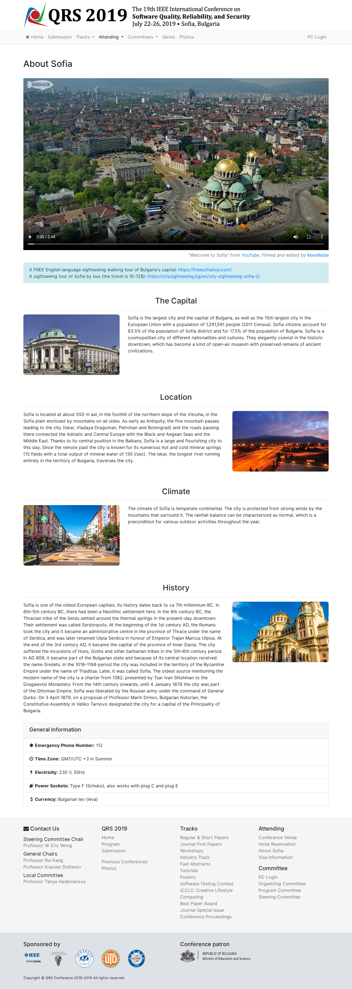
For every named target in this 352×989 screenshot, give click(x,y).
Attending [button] (109, 37)
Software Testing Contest (206, 883)
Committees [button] (141, 37)
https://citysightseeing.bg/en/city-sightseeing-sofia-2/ (203, 276)
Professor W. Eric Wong (47, 845)
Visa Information (275, 857)
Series (168, 37)
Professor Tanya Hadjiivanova (54, 881)
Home (36, 37)
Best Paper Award (198, 903)
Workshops (191, 850)
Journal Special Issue (202, 910)
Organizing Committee (282, 883)
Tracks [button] (83, 37)
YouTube (250, 255)
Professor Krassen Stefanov (52, 867)
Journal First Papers (201, 844)
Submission (60, 37)
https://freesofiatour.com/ (205, 269)
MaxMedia (318, 255)
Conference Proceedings (206, 916)
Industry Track (195, 857)
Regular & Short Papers (204, 837)
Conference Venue (277, 837)
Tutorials (189, 870)
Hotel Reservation (277, 844)
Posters (188, 877)
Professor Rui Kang (43, 860)
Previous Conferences (124, 861)
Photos (186, 37)
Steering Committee (279, 897)
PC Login (316, 37)
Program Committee (279, 890)
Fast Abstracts (195, 864)
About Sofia (270, 850)
